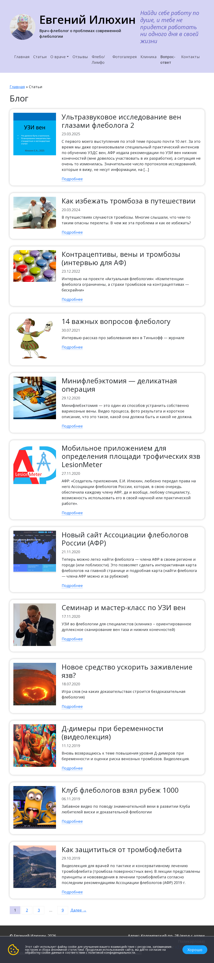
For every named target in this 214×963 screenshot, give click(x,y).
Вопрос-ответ (167, 59)
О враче (58, 56)
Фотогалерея (124, 56)
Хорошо (194, 949)
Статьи (40, 56)
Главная (21, 56)
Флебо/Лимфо (98, 59)
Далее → (78, 910)
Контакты (190, 56)
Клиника (148, 56)
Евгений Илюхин (87, 19)
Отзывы (80, 56)
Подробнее (72, 178)
